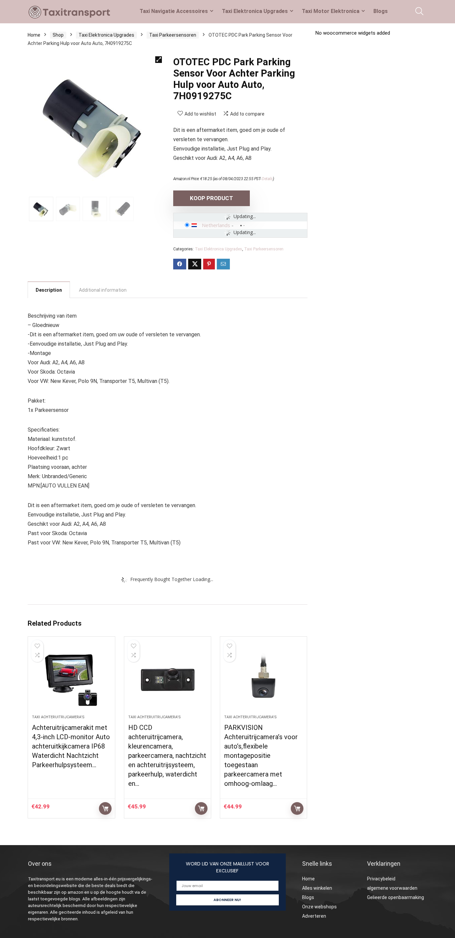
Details (267, 178)
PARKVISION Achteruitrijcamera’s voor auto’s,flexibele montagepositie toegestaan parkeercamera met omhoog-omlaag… (261, 755)
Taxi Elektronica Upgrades (255, 11)
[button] (158, 59)
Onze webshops (319, 906)
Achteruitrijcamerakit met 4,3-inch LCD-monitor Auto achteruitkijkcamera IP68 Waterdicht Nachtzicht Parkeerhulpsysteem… (71, 746)
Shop (58, 35)
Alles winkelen (317, 888)
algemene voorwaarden (392, 888)
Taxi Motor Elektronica (330, 11)
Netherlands (216, 225)
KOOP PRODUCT (211, 198)
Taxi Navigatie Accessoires (174, 11)
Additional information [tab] (103, 290)
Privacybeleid (381, 878)
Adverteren (314, 916)
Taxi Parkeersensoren (172, 35)
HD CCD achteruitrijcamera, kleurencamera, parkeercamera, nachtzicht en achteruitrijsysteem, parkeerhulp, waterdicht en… (167, 755)
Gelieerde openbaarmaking (395, 897)
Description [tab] (49, 290)
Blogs (380, 11)
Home (34, 35)
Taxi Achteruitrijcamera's (58, 717)
